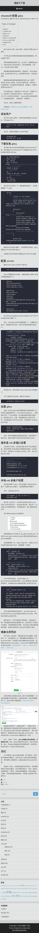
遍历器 (4, 899)
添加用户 (5, 29)
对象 (25, 892)
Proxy (11, 888)
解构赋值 (35, 896)
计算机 (3, 808)
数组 (3, 896)
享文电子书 (4, 913)
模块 (8, 896)
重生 (6, 851)
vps (4, 779)
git (30, 885)
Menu (20, 8)
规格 (30, 896)
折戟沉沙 (7, 847)
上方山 (29, 888)
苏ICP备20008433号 (19, 930)
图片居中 (18, 892)
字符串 (22, 892)
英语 (2, 824)
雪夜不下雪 (19, 3)
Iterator (32, 885)
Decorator (15, 885)
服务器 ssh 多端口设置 (9, 38)
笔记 (18, 896)
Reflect (14, 888)
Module (3, 888)
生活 (2, 820)
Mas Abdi (26, 928)
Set (17, 888)
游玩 (2, 836)
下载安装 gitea (7, 31)
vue (26, 888)
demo (19, 885)
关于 (2, 871)
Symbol (20, 888)
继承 (23, 896)
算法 (2, 828)
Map (36, 885)
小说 (2, 844)
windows (4, 816)
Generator (26, 885)
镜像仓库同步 (7, 42)
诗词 (2, 899)
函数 (4, 892)
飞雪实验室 (4, 805)
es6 (22, 885)
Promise (7, 888)
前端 (2, 863)
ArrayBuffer (3, 885)
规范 (32, 896)
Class (11, 885)
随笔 (2, 840)
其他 (6, 854)
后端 (2, 859)
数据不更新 (31, 892)
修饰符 (35, 888)
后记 (4, 44)
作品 (33, 888)
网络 (2, 812)
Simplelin (17, 928)
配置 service (6, 33)
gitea (5, 782)
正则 (11, 896)
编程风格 (26, 896)
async (8, 885)
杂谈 (6, 896)
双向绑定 (14, 892)
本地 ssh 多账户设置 (9, 40)
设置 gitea (6, 35)
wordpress (4, 832)
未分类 (3, 875)
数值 (28, 892)
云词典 (3, 909)
